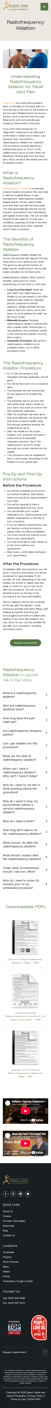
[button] (25, 695)
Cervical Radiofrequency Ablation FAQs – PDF (25, 961)
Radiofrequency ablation (16, 188)
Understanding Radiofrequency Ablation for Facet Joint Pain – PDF (25, 1016)
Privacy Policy (35, 1395)
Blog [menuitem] (5, 1230)
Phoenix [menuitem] (7, 1257)
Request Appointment (25, 642)
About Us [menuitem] (8, 1211)
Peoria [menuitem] (6, 1276)
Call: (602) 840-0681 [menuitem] (14, 1298)
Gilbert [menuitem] (6, 1271)
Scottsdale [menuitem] (8, 1252)
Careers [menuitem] (7, 1216)
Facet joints (9, 103)
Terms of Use (18, 1399)
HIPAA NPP (34, 1399)
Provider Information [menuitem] (14, 1221)
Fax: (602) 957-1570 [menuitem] (14, 1303)
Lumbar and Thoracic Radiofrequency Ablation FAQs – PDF (25, 1073)
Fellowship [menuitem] (8, 1225)
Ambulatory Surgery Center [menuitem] (18, 1281)
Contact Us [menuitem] (9, 1235)
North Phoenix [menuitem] (11, 1261)
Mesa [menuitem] (6, 1266)
